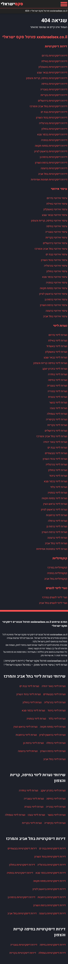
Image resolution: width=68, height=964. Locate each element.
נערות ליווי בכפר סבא (55, 481)
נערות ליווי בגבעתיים (56, 453)
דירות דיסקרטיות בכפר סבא (52, 135)
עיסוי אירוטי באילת (56, 204)
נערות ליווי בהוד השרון (55, 459)
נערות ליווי (60, 325)
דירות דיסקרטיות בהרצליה (53, 123)
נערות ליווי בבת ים (57, 448)
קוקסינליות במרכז (57, 568)
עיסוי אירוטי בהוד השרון (54, 260)
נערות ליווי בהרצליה (56, 465)
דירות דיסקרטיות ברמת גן (53, 157)
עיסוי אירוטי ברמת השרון (53, 305)
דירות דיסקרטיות (56, 46)
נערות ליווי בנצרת (57, 397)
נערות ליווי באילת (57, 341)
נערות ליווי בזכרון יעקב (54, 369)
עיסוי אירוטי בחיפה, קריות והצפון (49, 221)
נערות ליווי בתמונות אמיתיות (51, 549)
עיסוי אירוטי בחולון (56, 271)
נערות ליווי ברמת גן (57, 526)
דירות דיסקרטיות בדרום (54, 56)
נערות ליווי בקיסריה (56, 419)
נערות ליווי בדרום (58, 335)
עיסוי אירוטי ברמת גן (56, 300)
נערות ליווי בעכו (58, 408)
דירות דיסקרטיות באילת (54, 61)
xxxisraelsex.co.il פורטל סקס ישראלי (34, 37)
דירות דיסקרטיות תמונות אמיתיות (49, 180)
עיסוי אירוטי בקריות (56, 238)
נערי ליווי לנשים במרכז (54, 597)
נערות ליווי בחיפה (57, 380)
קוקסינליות (59, 558)
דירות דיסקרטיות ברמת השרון (51, 163)
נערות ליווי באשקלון (56, 352)
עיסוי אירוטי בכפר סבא (54, 277)
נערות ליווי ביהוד (58, 476)
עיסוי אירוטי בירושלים (55, 243)
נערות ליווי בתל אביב (56, 543)
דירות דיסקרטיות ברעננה (54, 168)
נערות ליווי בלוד (58, 487)
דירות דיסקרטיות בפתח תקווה (51, 146)
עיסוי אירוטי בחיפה (56, 226)
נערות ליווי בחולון (57, 470)
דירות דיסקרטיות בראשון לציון (50, 151)
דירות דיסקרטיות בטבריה (53, 89)
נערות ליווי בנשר (58, 403)
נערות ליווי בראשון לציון (54, 510)
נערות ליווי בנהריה (57, 391)
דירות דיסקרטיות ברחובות (52, 897)
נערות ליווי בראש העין (55, 504)
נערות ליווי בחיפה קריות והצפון (50, 363)
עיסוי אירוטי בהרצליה (55, 266)
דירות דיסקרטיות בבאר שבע (52, 73)
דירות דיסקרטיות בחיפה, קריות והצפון (46, 78)
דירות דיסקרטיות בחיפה (54, 84)
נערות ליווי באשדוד (56, 346)
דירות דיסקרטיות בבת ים (54, 112)
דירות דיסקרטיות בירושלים (52, 101)
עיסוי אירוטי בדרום (57, 198)
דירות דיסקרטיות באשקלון (52, 67)
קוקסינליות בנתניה (57, 573)
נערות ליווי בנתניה (57, 493)
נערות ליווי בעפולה (57, 414)
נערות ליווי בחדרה (57, 374)
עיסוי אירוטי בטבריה (56, 232)
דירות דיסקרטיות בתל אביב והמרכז (48, 106)
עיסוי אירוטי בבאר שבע (54, 215)
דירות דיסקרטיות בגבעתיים (22, 849)
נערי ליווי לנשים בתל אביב (53, 603)
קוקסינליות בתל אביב (55, 579)
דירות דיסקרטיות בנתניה (54, 140)
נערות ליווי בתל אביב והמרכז (51, 436)
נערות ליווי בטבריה (57, 386)
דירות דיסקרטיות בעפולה (52, 953)
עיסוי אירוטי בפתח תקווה (53, 288)
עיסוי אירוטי (59, 189)
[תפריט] (64, 4)
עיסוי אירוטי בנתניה (56, 283)
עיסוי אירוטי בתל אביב (55, 316)
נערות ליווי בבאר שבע (55, 357)
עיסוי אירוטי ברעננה (56, 311)
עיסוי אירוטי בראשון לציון (53, 294)
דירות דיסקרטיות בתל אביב (52, 174)
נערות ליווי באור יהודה (55, 442)
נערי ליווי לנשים (56, 588)
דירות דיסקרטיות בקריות (54, 95)
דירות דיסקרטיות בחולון (54, 129)
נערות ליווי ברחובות (56, 515)
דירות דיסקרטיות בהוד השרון (51, 118)
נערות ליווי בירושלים (56, 431)
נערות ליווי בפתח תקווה (54, 498)
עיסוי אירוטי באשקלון (55, 209)
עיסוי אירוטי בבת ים (56, 254)
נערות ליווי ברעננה (57, 538)
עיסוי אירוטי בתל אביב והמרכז (51, 249)
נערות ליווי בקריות (57, 425)
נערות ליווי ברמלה (57, 521)
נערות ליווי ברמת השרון (54, 532)
